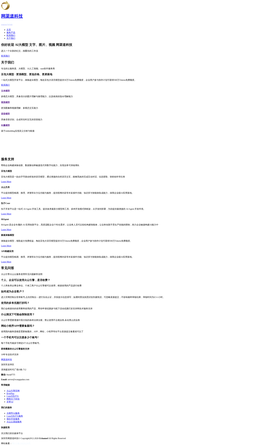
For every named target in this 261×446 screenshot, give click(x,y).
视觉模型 (5, 102)
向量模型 (5, 125)
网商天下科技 (13, 399)
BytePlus (10, 393)
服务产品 (11, 32)
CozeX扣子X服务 (15, 416)
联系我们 (11, 35)
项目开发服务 (13, 419)
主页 (9, 30)
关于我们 (11, 38)
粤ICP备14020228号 (21, 443)
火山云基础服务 (14, 422)
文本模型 (5, 91)
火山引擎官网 (13, 391)
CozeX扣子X (13, 396)
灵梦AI (10, 402)
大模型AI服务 (13, 413)
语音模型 (5, 114)
